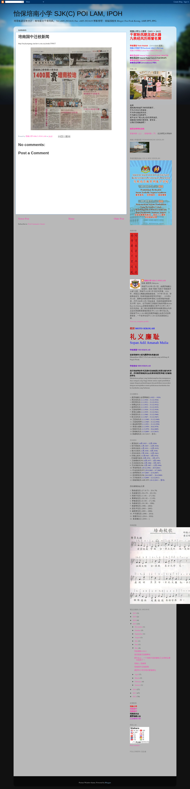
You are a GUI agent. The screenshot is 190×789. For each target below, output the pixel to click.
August (137, 637)
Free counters (135, 745)
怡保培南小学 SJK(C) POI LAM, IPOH (68, 13)
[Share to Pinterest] (69, 136)
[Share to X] (64, 136)
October (138, 630)
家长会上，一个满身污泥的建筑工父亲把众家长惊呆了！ (152, 659)
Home (71, 218)
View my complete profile (139, 321)
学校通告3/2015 (140, 651)
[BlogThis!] (61, 136)
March (137, 678)
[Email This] (59, 136)
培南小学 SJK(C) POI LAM (155, 280)
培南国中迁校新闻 (141, 667)
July (136, 641)
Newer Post (23, 218)
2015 (135, 624)
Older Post (119, 218)
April (137, 674)
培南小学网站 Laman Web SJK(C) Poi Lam (146, 50)
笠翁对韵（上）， (137, 133)
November (139, 627)
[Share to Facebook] (66, 136)
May (136, 648)
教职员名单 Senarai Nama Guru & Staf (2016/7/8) (149, 55)
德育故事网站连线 (137, 128)
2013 (135, 693)
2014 (135, 689)
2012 (135, 696)
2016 (135, 620)
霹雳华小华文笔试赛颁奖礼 (145, 670)
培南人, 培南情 (140, 663)
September (139, 634)
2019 (135, 613)
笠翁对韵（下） (150, 133)
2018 (135, 616)
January (138, 685)
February (138, 681)
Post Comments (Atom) (36, 224)
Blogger (108, 782)
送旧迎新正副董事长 (142, 654)
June (136, 644)
